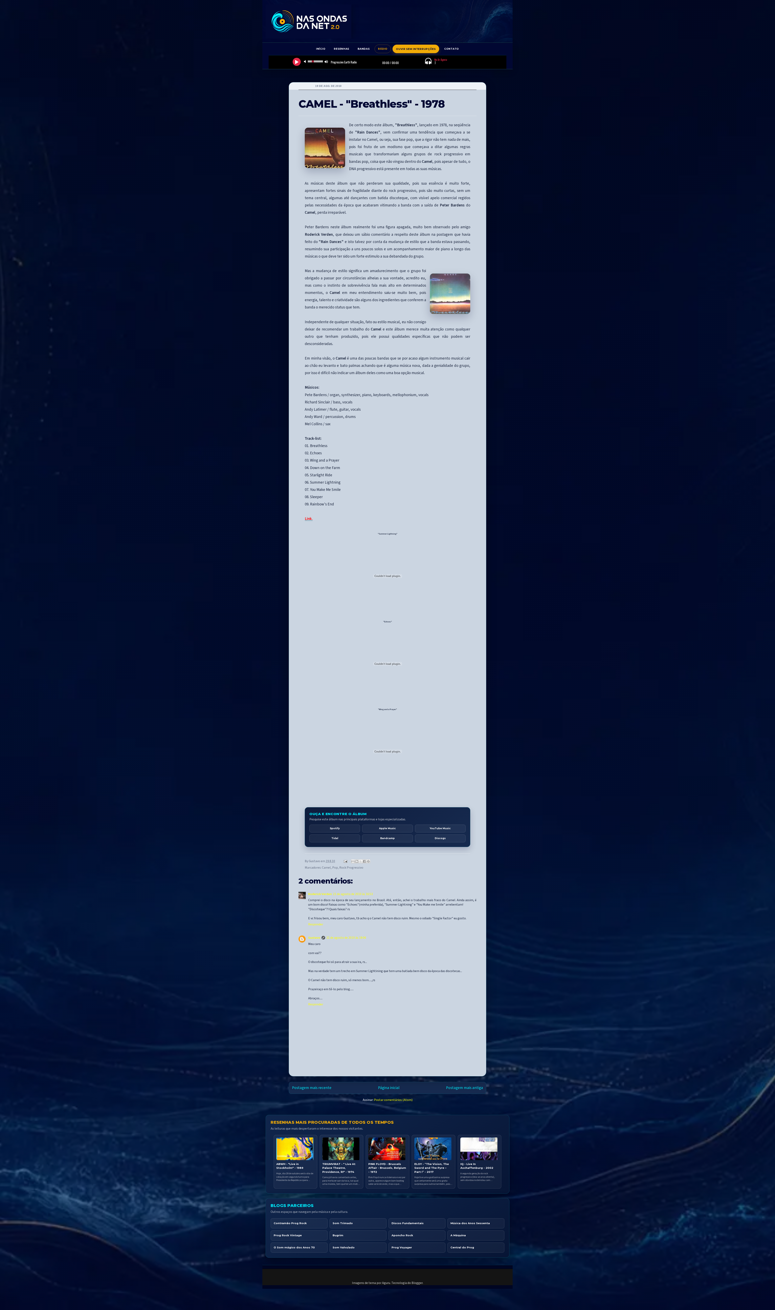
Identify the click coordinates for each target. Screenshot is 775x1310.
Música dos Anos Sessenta (470, 1223)
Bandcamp (387, 838)
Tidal (334, 838)
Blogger (417, 1283)
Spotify (335, 828)
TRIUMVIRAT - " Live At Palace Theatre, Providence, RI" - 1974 (338, 1167)
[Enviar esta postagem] (345, 861)
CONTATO (451, 48)
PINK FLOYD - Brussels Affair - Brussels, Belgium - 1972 (387, 1167)
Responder (315, 924)
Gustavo (314, 937)
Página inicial (388, 1088)
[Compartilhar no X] (361, 861)
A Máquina (458, 1235)
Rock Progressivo (351, 867)
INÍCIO (320, 48)
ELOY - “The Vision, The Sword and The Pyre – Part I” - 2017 (431, 1167)
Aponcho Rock (402, 1235)
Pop (335, 867)
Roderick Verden (320, 894)
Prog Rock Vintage (288, 1235)
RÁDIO (383, 48)
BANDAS (364, 48)
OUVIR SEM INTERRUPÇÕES (416, 49)
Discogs (440, 838)
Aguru (386, 1283)
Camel (326, 867)
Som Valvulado (344, 1247)
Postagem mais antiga (464, 1088)
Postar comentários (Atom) (393, 1100)
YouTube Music (440, 828)
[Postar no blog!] (357, 861)
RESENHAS (341, 48)
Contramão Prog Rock (290, 1223)
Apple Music (387, 828)
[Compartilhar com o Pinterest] (368, 861)
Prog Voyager (402, 1247)
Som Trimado (343, 1223)
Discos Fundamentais (408, 1223)
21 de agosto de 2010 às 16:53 (353, 894)
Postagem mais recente (311, 1088)
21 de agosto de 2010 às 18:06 (346, 937)
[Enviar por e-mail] (353, 861)
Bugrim (338, 1235)
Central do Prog (462, 1247)
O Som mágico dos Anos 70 (294, 1247)
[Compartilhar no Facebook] (364, 861)
